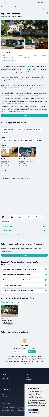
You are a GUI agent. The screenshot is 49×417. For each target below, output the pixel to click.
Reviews (34, 9)
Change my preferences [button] (34, 412)
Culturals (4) (6, 216)
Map (3, 392)
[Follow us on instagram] (3, 378)
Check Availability (10, 60)
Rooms (15, 9)
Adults (35, 55)
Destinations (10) (7, 221)
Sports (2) (32, 216)
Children (44, 55)
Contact (28, 377)
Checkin (4, 55)
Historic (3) (15, 216)
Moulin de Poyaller (6, 230)
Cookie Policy (29, 381)
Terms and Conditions (31, 383)
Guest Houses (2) (5, 302)
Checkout (20, 55)
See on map (27, 178)
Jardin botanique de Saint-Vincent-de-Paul (13, 234)
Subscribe (31, 351)
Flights (3, 394)
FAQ (43, 9)
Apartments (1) (13, 302)
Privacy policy (29, 379)
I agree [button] (30, 409)
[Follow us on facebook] (7, 378)
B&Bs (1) (19, 302)
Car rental (4, 396)
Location (24, 9)
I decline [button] (35, 409)
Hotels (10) (40, 216)
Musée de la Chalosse (7, 226)
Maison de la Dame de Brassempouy (11, 238)
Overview (6, 9)
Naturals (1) (24, 216)
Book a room (24, 115)
